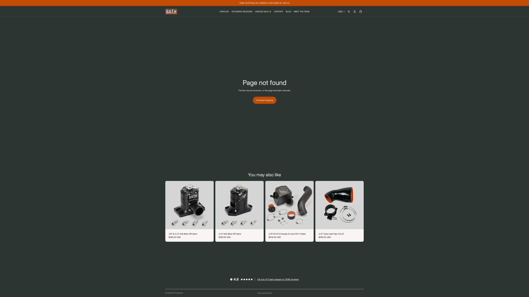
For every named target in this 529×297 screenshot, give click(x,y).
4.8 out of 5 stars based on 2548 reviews (278, 279)
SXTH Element (177, 293)
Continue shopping (264, 100)
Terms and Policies (264, 293)
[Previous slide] (269, 205)
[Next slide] (309, 205)
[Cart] (361, 12)
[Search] (349, 12)
